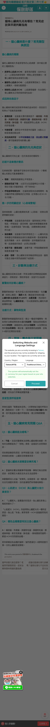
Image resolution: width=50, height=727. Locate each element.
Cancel (14, 383)
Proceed (36, 383)
